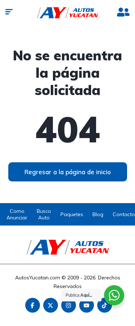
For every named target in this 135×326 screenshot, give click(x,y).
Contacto (124, 214)
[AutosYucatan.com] (67, 12)
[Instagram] (68, 305)
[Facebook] (32, 305)
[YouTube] (86, 305)
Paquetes (71, 214)
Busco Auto (44, 214)
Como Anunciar (16, 214)
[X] (50, 305)
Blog (98, 214)
